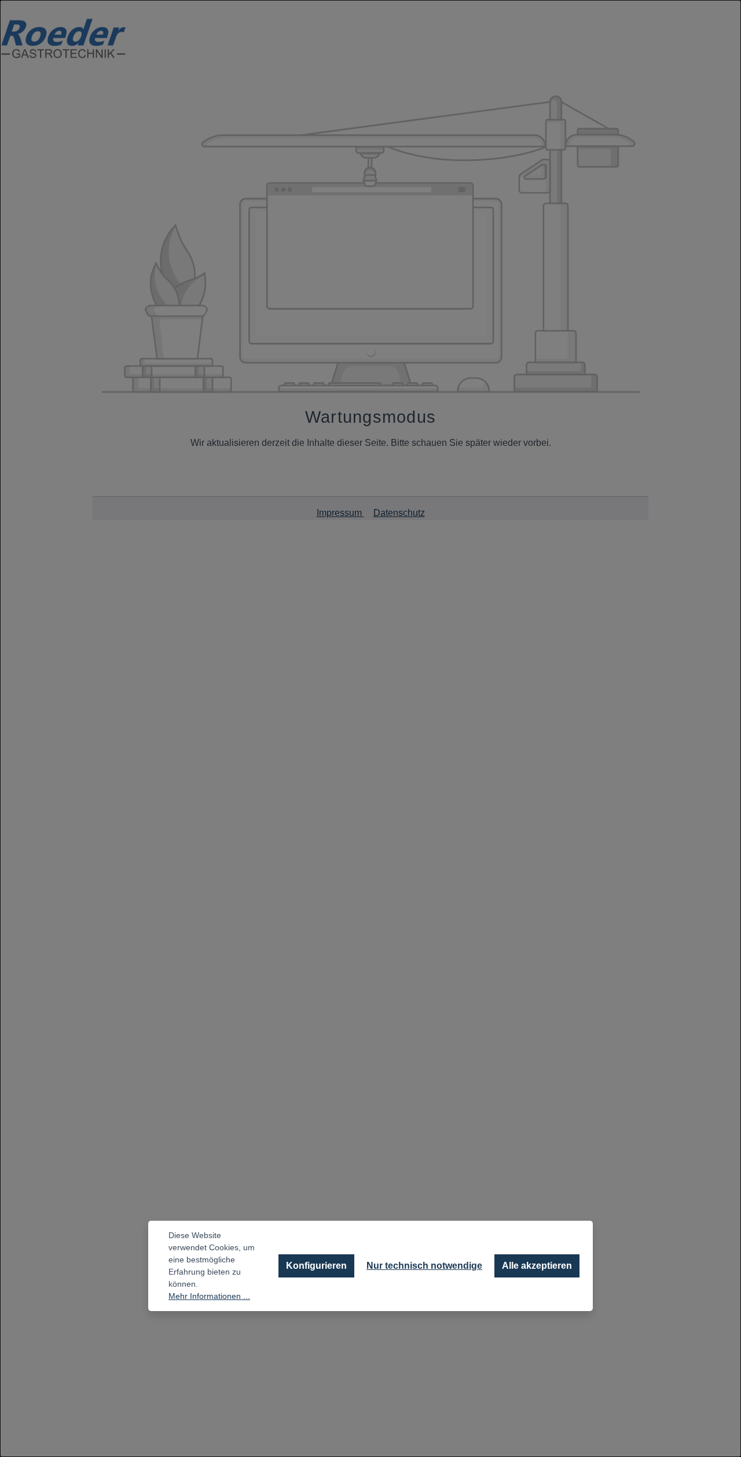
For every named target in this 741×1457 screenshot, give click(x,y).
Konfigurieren (316, 1266)
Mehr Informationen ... (209, 1296)
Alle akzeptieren (537, 1266)
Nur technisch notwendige (424, 1266)
